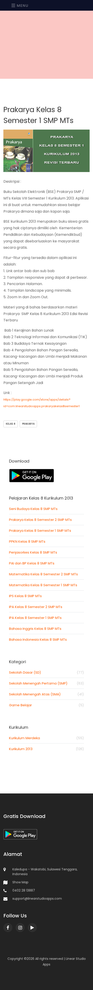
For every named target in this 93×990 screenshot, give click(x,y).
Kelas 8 (10, 424)
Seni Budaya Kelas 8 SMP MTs (33, 508)
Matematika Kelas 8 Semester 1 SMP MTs (43, 585)
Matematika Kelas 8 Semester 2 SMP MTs (43, 574)
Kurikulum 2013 (46, 748)
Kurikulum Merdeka (46, 738)
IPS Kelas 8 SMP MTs (25, 596)
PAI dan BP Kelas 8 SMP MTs (31, 563)
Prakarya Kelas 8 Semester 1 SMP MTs (40, 530)
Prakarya (28, 424)
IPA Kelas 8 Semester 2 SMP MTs (35, 606)
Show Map (20, 882)
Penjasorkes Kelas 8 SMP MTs (33, 552)
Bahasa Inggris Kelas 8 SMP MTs (35, 628)
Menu (22, 5)
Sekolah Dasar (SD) (46, 672)
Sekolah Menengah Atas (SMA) (46, 694)
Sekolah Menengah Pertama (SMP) (46, 683)
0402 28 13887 (23, 890)
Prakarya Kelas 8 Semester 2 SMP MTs (40, 519)
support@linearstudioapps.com (37, 898)
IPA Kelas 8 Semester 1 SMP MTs (35, 617)
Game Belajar (46, 705)
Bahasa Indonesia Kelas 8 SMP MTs (38, 639)
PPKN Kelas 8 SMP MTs (27, 541)
